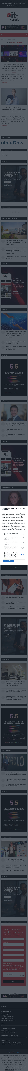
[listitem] (14, 534)
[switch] (22, 537)
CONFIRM (8, 560)
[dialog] (14, 535)
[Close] (25, 508)
